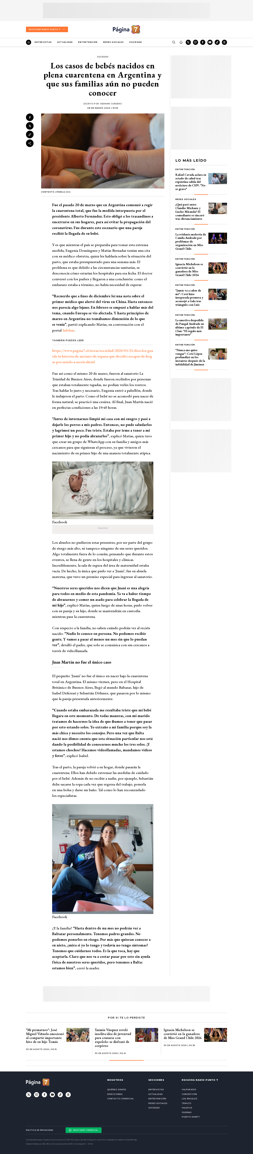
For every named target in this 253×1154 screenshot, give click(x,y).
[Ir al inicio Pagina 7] (126, 29)
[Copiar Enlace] (30, 134)
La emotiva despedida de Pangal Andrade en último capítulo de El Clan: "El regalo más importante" (189, 327)
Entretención (87, 42)
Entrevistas (43, 42)
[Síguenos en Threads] (224, 42)
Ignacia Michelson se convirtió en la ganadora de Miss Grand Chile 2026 (189, 269)
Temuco (186, 1103)
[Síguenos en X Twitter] (188, 42)
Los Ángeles (189, 1098)
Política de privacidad (39, 1130)
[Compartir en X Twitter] (30, 126)
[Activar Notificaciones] (180, 42)
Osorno (187, 1112)
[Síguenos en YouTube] (210, 42)
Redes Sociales (113, 42)
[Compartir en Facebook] (30, 117)
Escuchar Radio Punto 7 (44, 29)
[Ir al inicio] (28, 42)
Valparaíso (189, 1089)
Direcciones (115, 1094)
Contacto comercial (120, 1098)
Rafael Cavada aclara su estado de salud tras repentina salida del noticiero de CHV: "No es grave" (190, 182)
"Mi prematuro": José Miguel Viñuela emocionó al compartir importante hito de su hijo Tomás (45, 1036)
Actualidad (65, 42)
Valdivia (187, 1108)
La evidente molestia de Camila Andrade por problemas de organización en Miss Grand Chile (190, 241)
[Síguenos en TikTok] (217, 42)
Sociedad (135, 42)
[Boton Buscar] (173, 42)
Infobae (68, 330)
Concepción (189, 1094)
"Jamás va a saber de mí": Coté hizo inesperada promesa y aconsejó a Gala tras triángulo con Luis (189, 297)
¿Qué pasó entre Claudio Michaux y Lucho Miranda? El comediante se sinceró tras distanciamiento (189, 211)
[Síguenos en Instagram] (195, 42)
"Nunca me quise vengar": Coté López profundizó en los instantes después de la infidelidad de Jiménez (190, 357)
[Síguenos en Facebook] (202, 42)
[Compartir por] (30, 143)
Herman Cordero (111, 103)
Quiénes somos (116, 1089)
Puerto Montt (191, 1117)
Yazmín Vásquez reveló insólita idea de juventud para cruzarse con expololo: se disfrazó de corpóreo (113, 1038)
